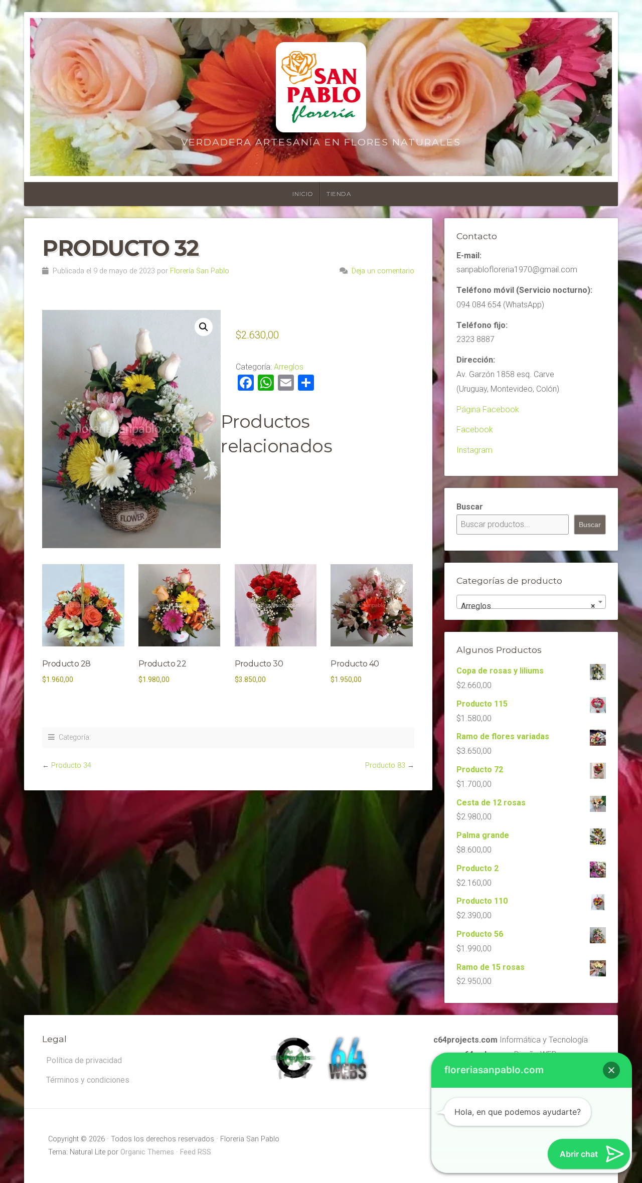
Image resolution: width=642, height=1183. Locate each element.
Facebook (474, 429)
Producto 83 (385, 765)
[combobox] (531, 602)
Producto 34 (71, 765)
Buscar (469, 507)
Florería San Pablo (199, 271)
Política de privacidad (84, 1060)
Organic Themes (147, 1152)
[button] (204, 327)
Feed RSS (195, 1152)
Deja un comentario (383, 271)
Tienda (339, 194)
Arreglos (288, 367)
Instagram (474, 450)
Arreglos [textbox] (528, 606)
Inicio (302, 194)
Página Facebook (487, 409)
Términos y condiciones (87, 1080)
